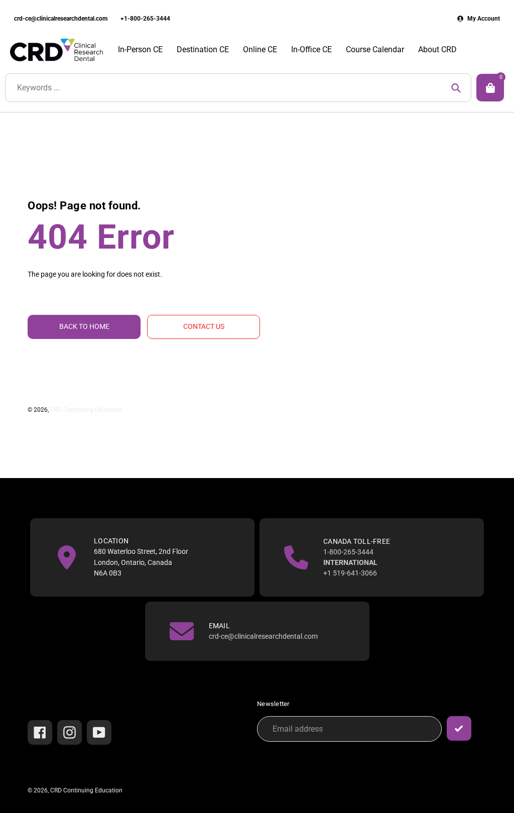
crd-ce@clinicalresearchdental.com (60, 18)
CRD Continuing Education (86, 409)
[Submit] (459, 728)
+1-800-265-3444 (145, 18)
